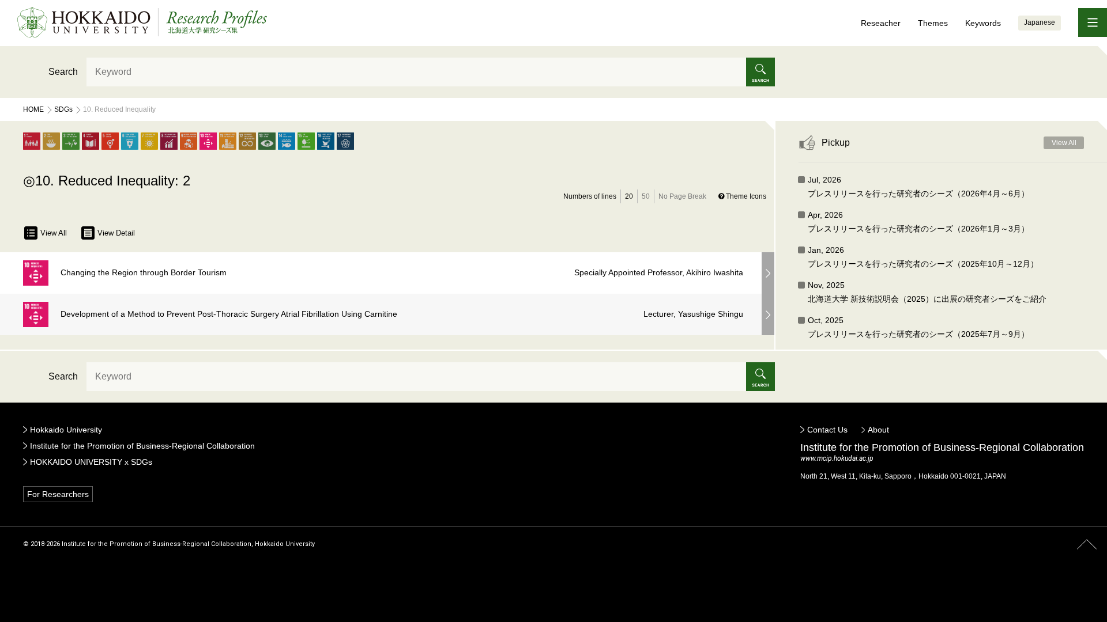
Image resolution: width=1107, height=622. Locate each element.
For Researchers (58, 494)
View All (53, 233)
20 (629, 196)
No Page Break (682, 196)
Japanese (1039, 22)
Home (33, 109)
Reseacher (881, 23)
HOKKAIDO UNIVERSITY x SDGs (91, 461)
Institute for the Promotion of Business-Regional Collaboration (142, 445)
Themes (933, 23)
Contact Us (827, 429)
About (878, 429)
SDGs (63, 109)
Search (63, 72)
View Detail (116, 233)
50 (646, 196)
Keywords (983, 23)
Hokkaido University (66, 429)
